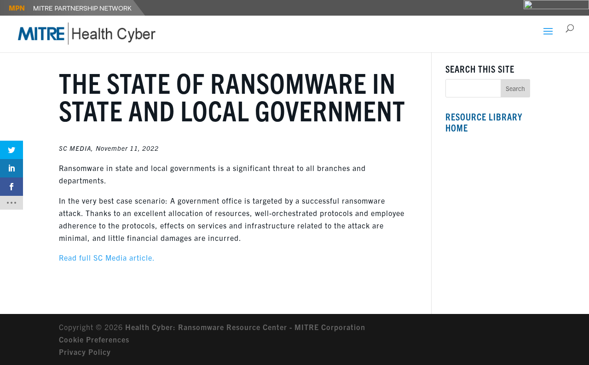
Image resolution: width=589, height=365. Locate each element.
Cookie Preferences (94, 339)
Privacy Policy (85, 351)
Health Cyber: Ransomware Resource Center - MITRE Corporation (245, 326)
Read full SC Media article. (107, 257)
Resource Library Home (483, 122)
